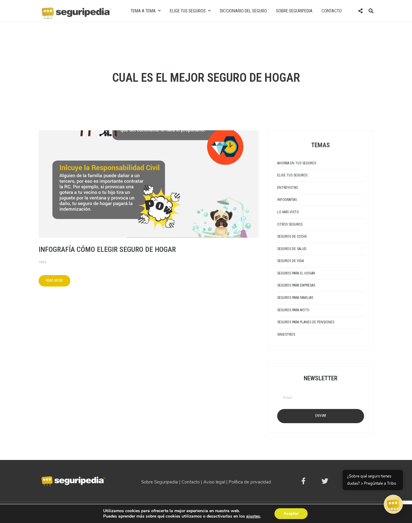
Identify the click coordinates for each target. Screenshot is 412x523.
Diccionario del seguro (243, 11)
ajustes (253, 516)
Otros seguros (290, 224)
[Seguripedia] (76, 11)
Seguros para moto (293, 310)
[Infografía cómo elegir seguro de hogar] (149, 183)
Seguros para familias (295, 298)
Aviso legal (214, 482)
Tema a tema (143, 11)
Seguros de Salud (291, 249)
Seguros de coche (292, 236)
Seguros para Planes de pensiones (305, 322)
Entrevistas (287, 187)
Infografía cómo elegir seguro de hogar (107, 249)
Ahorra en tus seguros (296, 163)
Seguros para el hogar (296, 273)
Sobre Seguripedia (294, 11)
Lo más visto (288, 212)
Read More (54, 280)
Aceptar (291, 513)
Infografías (287, 200)
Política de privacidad (250, 482)
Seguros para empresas (296, 285)
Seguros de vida (290, 261)
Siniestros (286, 334)
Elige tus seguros (188, 11)
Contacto (332, 11)
